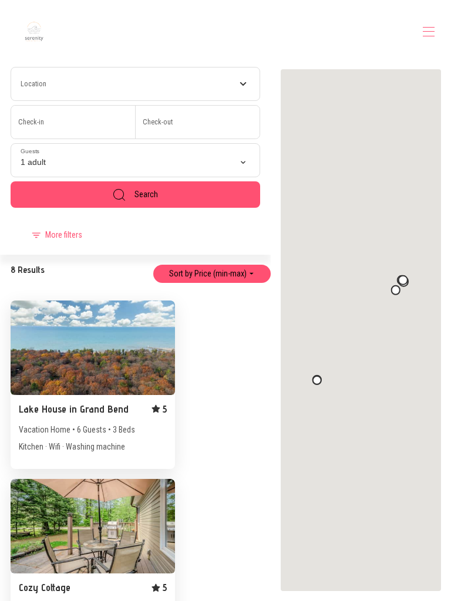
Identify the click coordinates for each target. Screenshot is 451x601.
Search (146, 194)
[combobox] (136, 84)
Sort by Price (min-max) (208, 273)
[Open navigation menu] (429, 31)
